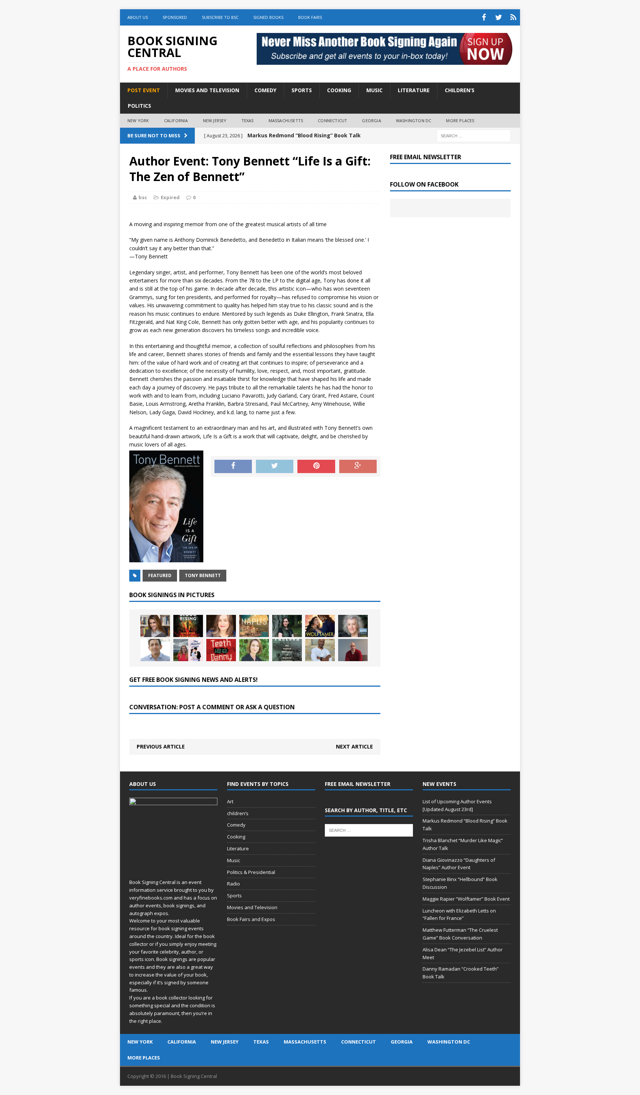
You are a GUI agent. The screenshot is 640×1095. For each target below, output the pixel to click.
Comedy (236, 824)
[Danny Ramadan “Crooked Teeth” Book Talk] (221, 650)
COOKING (339, 90)
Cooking (236, 836)
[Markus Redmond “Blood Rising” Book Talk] (188, 626)
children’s (238, 813)
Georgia (371, 120)
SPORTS (301, 90)
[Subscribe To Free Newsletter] (513, 17)
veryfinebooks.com (151, 897)
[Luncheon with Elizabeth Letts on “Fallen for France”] (353, 626)
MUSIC (374, 90)
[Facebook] (483, 17)
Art (230, 801)
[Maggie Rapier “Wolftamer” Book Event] (320, 626)
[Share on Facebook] (233, 466)
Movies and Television (207, 90)
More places (460, 120)
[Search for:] (474, 135)
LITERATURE (414, 90)
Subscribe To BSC (220, 17)
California (176, 120)
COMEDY (265, 90)
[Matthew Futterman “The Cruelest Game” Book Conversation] (155, 650)
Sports (234, 895)
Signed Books (268, 17)
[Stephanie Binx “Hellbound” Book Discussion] (287, 626)
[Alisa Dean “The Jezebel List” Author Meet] (188, 650)
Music (233, 860)
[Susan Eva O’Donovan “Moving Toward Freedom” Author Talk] (287, 650)
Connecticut (332, 120)
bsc (143, 197)
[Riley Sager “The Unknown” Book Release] (353, 650)
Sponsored (175, 17)
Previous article (161, 746)
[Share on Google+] (358, 466)
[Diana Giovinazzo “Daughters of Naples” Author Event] (254, 626)
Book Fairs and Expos (251, 919)
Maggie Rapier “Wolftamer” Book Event (466, 898)
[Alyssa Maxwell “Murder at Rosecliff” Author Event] (254, 650)
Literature (238, 848)
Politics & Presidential (251, 872)
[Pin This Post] (316, 466)
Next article (354, 746)
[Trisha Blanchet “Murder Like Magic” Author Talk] (221, 626)
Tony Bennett (203, 575)
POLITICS (139, 105)
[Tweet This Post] (274, 466)
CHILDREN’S (459, 90)
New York (138, 120)
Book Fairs (310, 17)
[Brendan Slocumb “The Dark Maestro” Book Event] (320, 650)
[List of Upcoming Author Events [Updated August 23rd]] (155, 626)
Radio (233, 883)
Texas (247, 120)
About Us (137, 17)
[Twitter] (498, 17)
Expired (170, 197)
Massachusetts (286, 120)
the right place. (145, 1021)
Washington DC (413, 120)
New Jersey (215, 120)
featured (159, 575)
